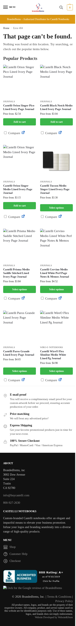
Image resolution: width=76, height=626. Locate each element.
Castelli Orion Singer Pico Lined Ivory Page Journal (18, 107)
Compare (13, 133)
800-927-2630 (11, 502)
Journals (9, 101)
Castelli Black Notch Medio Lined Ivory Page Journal (56, 107)
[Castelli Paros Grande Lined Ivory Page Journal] (19, 327)
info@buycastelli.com (16, 495)
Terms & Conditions (59, 596)
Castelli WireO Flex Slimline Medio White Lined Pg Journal (53, 355)
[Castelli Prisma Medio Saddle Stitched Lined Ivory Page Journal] (19, 245)
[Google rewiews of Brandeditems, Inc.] (38, 588)
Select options (56, 207)
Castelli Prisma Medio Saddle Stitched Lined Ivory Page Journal (16, 273)
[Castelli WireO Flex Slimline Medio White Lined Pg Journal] (56, 327)
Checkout (15, 561)
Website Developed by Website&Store (54, 617)
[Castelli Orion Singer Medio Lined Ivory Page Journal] (19, 161)
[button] (69, 7)
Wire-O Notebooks (51, 347)
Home (6, 28)
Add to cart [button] (19, 121)
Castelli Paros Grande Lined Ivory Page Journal (18, 353)
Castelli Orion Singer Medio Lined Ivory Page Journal (17, 189)
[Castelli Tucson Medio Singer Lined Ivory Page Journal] (56, 161)
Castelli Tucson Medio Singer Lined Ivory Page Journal (54, 189)
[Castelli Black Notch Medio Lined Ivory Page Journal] (56, 81)
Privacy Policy (64, 601)
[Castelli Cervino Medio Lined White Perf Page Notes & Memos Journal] (56, 245)
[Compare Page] (23, 133)
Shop (13, 547)
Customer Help (18, 554)
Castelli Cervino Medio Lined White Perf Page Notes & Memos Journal (54, 273)
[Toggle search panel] (61, 7)
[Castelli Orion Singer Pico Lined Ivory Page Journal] (19, 81)
